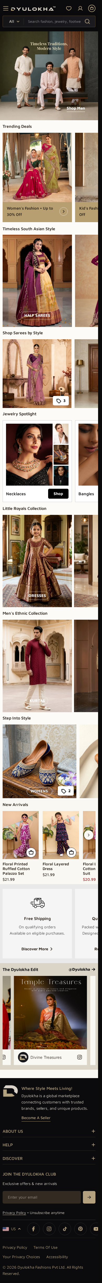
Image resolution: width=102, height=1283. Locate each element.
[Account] (80, 8)
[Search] (87, 21)
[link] (61, 434)
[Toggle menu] (6, 8)
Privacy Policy (14, 1212)
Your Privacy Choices (21, 1257)
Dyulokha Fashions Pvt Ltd (41, 1267)
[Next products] (88, 835)
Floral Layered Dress (56, 866)
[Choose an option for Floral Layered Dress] (71, 853)
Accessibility (57, 1257)
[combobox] (49, 21)
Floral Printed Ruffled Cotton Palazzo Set (16, 869)
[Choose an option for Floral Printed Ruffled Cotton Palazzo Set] (31, 853)
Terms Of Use (45, 1247)
